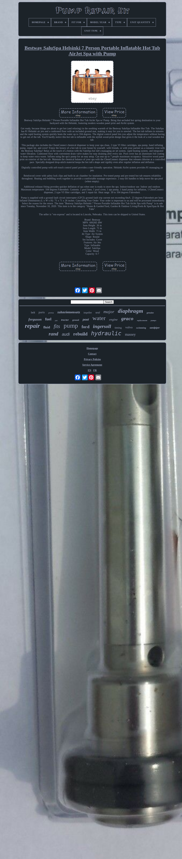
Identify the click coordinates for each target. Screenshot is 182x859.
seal (97, 312)
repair (32, 326)
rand (53, 334)
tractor (65, 319)
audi (66, 334)
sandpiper (155, 327)
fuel (48, 319)
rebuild (80, 334)
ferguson (35, 319)
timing (118, 327)
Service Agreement (92, 365)
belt (33, 312)
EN (89, 370)
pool (86, 319)
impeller (88, 312)
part (56, 320)
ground (75, 320)
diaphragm (130, 311)
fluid (46, 327)
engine (113, 319)
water (99, 318)
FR (95, 370)
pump (71, 325)
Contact (92, 354)
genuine (150, 312)
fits (57, 326)
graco (127, 318)
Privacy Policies (92, 359)
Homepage (92, 348)
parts (42, 312)
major (108, 311)
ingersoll (102, 326)
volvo (129, 327)
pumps (153, 320)
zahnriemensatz (68, 312)
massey (130, 334)
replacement (142, 320)
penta (51, 312)
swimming (141, 327)
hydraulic (106, 333)
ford (85, 326)
